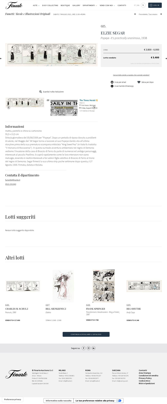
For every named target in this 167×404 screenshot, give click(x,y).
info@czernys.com (122, 381)
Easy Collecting (50, 5)
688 (88, 305)
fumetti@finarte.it (12, 180)
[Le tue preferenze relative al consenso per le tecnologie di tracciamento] (12, 399)
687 (48, 305)
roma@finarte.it (95, 381)
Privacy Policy (145, 378)
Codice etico (144, 380)
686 (7, 305)
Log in (156, 5)
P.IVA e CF (35, 378)
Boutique (65, 5)
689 (128, 305)
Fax (60, 378)
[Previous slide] (8, 107)
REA (33, 381)
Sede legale (35, 373)
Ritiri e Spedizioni (147, 383)
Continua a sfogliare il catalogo (86, 334)
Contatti (122, 5)
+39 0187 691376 (123, 376)
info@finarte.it (67, 381)
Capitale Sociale (37, 384)
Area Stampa (145, 373)
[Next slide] (94, 107)
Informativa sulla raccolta (58, 400)
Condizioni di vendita (148, 375)
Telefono (61, 376)
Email (60, 381)
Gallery (76, 5)
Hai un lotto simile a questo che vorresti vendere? (131, 75)
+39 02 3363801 (69, 376)
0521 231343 (10, 184)
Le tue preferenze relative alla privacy (95, 400)
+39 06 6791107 (96, 376)
